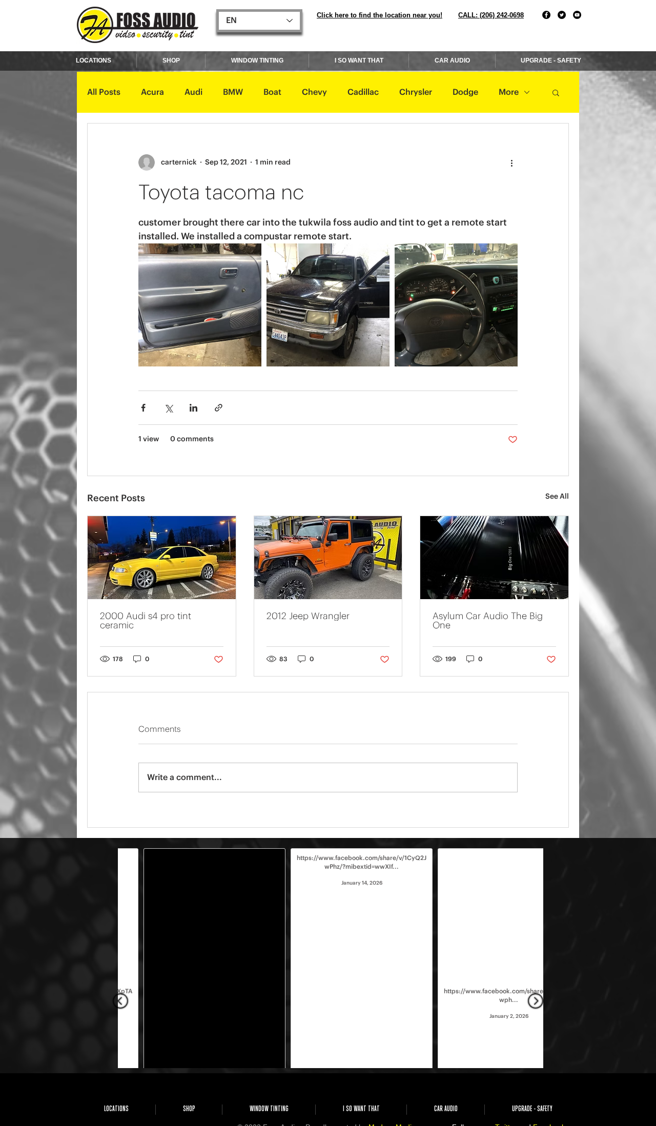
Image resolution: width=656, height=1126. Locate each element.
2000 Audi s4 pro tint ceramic (145, 620)
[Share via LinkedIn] (193, 408)
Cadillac (363, 92)
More (509, 92)
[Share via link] (218, 408)
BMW (233, 92)
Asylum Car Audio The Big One (488, 620)
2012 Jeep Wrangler (308, 616)
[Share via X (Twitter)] (168, 408)
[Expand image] (199, 304)
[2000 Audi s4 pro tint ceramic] (162, 557)
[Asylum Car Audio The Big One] (494, 557)
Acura (152, 92)
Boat (272, 92)
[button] (556, 92)
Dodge (465, 92)
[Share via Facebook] (143, 408)
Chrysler (415, 92)
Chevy (314, 92)
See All (557, 496)
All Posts (103, 92)
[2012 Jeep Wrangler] (328, 557)
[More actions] (511, 162)
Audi (193, 92)
